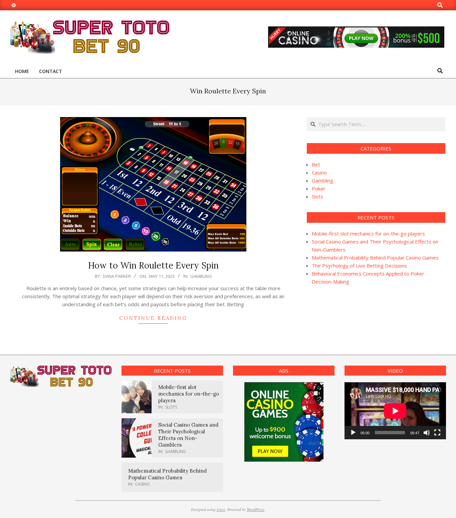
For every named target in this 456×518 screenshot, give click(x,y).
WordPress (255, 509)
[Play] (353, 432)
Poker (318, 188)
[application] (395, 410)
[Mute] (426, 432)
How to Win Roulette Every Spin (153, 265)
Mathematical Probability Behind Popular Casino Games (375, 257)
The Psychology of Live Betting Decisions (359, 265)
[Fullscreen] (437, 432)
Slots (317, 196)
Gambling (201, 276)
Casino (319, 172)
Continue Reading (153, 318)
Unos (221, 509)
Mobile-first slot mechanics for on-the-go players (368, 233)
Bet (316, 164)
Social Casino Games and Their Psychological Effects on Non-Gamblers (188, 435)
